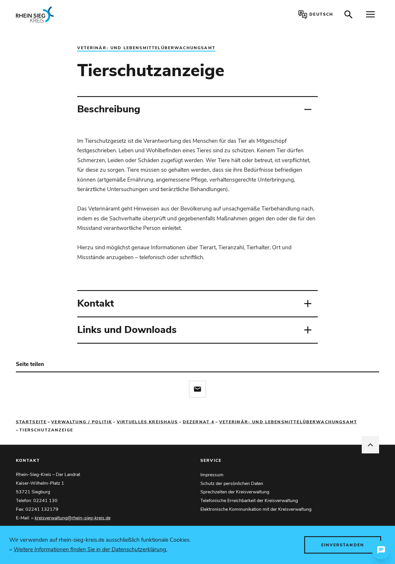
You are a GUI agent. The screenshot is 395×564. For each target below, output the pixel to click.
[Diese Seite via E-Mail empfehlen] (197, 389)
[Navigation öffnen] (370, 14)
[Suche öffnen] (348, 14)
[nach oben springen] (370, 444)
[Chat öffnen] (381, 550)
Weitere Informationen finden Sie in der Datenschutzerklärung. (90, 549)
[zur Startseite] (90, 14)
